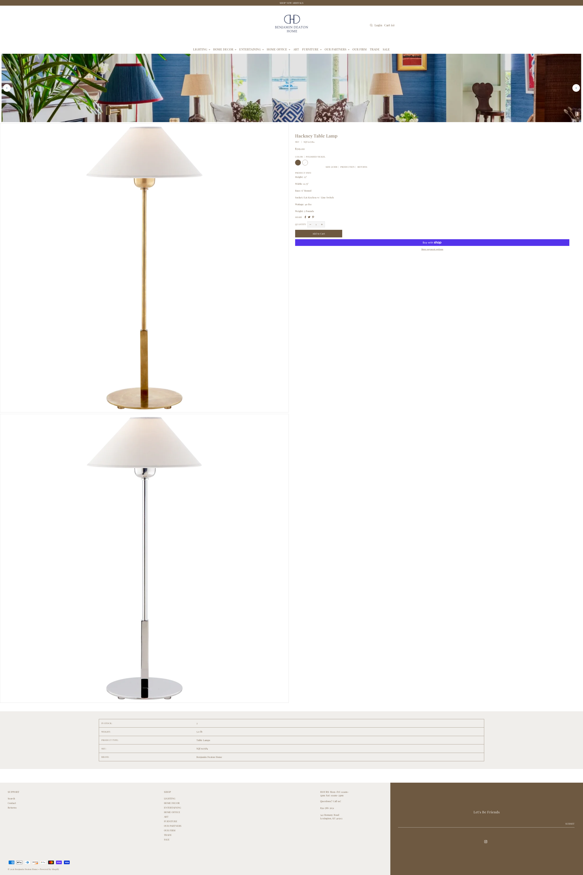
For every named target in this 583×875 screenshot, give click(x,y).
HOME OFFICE (172, 812)
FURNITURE (310, 49)
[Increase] (322, 224)
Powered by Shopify (49, 869)
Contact (12, 803)
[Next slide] (576, 88)
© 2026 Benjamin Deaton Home (23, 869)
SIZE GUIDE (332, 167)
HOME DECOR (223, 49)
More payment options (432, 249)
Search (11, 798)
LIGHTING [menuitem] (200, 49)
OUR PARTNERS (172, 825)
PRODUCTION (347, 167)
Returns (12, 807)
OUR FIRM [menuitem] (359, 49)
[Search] (371, 25)
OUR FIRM (170, 830)
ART (166, 816)
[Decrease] (310, 224)
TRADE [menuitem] (375, 49)
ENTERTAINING (250, 49)
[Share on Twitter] (309, 217)
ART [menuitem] (296, 49)
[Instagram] (485, 841)
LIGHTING (170, 798)
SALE (167, 839)
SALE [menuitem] (386, 49)
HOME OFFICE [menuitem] (277, 49)
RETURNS (362, 167)
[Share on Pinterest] (313, 217)
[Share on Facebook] (305, 217)
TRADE (168, 834)
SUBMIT (569, 823)
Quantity (300, 224)
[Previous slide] (7, 88)
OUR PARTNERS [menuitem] (336, 49)
